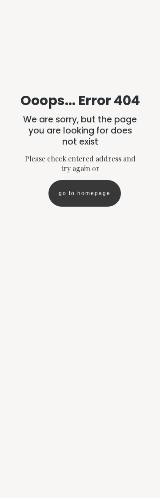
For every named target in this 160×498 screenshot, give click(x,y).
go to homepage (85, 193)
